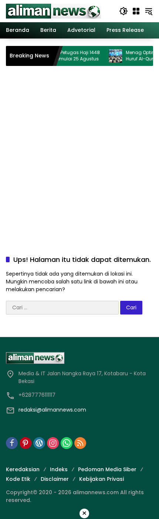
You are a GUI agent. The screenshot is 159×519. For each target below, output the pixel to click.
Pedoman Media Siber (107, 469)
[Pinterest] (25, 443)
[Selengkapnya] (79, 358)
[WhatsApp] (66, 443)
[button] (123, 11)
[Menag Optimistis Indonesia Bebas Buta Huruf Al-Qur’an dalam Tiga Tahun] (111, 56)
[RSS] (80, 443)
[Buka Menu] (136, 11)
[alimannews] (53, 10)
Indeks (59, 469)
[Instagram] (53, 443)
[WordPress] (39, 443)
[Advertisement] (79, 153)
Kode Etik (18, 479)
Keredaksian (23, 469)
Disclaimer (55, 479)
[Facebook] (12, 443)
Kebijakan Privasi (101, 479)
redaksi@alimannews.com (52, 409)
